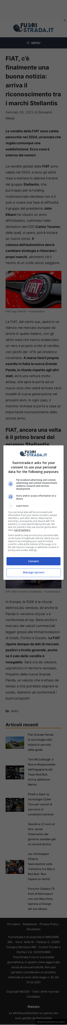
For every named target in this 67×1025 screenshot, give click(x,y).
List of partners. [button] (22, 530)
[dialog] (33, 512)
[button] (33, 505)
